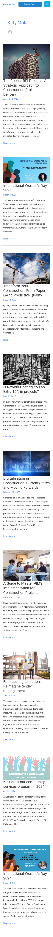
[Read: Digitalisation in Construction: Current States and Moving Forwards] (26, 463)
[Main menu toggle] (47, 4)
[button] (30, 4)
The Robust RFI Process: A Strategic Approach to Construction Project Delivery (25, 88)
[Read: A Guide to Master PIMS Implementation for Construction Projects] (26, 565)
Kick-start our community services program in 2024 (24, 784)
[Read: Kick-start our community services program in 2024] (26, 766)
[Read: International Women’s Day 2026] (26, 170)
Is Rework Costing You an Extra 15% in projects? (24, 389)
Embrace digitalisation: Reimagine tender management (22, 686)
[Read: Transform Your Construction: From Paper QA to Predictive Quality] (26, 268)
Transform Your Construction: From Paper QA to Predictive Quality (24, 290)
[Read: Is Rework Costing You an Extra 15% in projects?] (26, 369)
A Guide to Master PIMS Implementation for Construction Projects (22, 588)
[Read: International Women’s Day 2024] (26, 858)
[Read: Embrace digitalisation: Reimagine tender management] (26, 665)
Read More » (9, 142)
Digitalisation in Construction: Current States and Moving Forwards (26, 483)
